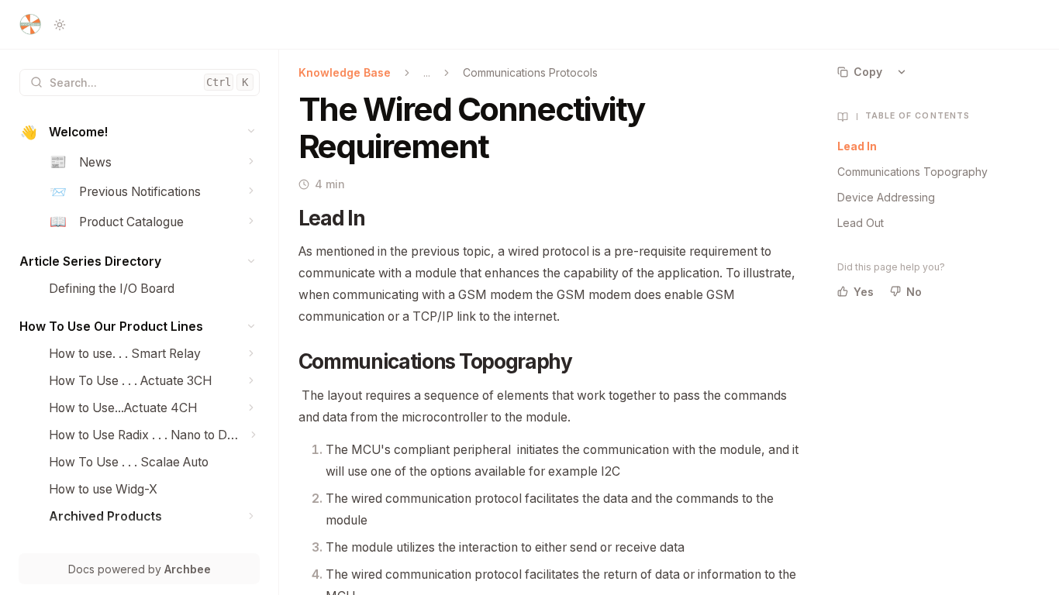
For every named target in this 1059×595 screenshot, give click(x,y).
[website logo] (30, 25)
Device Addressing (886, 197)
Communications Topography (912, 171)
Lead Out (860, 222)
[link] (139, 133)
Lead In (857, 146)
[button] (251, 131)
